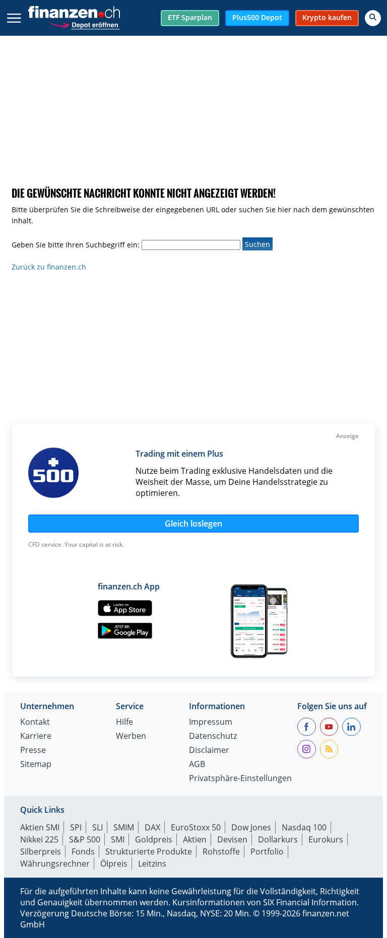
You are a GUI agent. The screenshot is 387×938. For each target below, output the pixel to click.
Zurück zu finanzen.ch (49, 267)
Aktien (195, 839)
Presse (33, 750)
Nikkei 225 (39, 839)
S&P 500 (84, 839)
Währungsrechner (55, 863)
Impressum (210, 722)
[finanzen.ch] (74, 12)
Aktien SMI (39, 827)
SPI (76, 827)
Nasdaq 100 (304, 827)
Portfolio (267, 851)
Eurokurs (325, 839)
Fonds (83, 851)
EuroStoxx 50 (196, 827)
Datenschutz (213, 736)
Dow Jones (251, 827)
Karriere (35, 736)
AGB (197, 765)
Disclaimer (209, 750)
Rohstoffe (221, 851)
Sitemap (35, 765)
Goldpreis (153, 839)
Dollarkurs (278, 839)
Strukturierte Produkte (148, 851)
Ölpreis (113, 863)
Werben (131, 736)
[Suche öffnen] (373, 18)
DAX (152, 827)
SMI (117, 839)
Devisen (232, 839)
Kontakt (35, 722)
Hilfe (124, 722)
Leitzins (152, 863)
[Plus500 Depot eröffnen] (84, 24)
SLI (97, 827)
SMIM (123, 827)
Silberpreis (40, 851)
